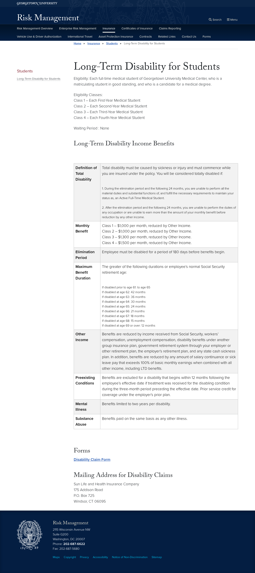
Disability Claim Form (92, 459)
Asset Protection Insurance (116, 36)
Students (25, 71)
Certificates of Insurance (137, 28)
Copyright (70, 557)
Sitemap (157, 557)
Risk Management (48, 19)
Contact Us (189, 36)
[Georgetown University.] (37, 3)
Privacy (84, 557)
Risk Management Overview (35, 28)
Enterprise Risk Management (77, 28)
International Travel (80, 36)
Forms (207, 36)
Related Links (167, 36)
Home (77, 43)
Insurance (109, 28)
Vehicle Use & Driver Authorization (39, 36)
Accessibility (100, 557)
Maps (56, 557)
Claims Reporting (170, 28)
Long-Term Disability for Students (38, 79)
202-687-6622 (74, 544)
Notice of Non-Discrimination (130, 557)
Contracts (145, 36)
